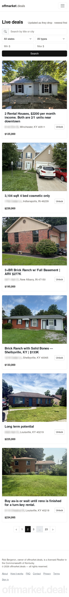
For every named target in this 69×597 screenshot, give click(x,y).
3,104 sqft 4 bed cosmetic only (27, 195)
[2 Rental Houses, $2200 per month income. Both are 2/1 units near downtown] (34, 85)
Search (34, 53)
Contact (37, 573)
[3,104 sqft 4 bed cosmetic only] (34, 167)
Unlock (59, 126)
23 (46, 529)
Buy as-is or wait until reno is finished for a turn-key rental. (33, 502)
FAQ (28, 573)
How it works (16, 573)
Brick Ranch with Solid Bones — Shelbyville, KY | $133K (29, 350)
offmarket (13, 5)
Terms (56, 573)
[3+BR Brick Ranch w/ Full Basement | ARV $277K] (34, 241)
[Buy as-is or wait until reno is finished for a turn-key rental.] (34, 472)
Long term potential (19, 426)
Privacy (47, 573)
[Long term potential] (34, 397)
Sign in (5, 579)
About (5, 573)
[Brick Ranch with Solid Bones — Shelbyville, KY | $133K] (34, 319)
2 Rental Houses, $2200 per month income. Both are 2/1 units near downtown (30, 117)
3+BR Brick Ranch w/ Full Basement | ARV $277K (32, 271)
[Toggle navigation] (62, 6)
